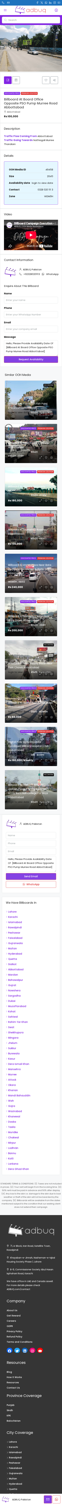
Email (7, 322)
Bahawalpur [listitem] (15, 980)
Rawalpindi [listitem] (15, 927)
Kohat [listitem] (12, 1011)
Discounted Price (12, 93)
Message (10, 337)
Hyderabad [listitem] (15, 953)
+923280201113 (32, 274)
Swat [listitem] (11, 1027)
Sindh (10, 1410)
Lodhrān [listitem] (13, 1148)
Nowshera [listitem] (14, 990)
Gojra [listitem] (11, 1106)
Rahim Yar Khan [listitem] (18, 1022)
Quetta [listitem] (12, 959)
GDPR (10, 1326)
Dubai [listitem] (11, 1001)
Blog (9, 1372)
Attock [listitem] (12, 1079)
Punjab (10, 1405)
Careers (11, 1320)
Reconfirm (48, 385)
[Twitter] (17, 1351)
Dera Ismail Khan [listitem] (18, 1064)
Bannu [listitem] (12, 1153)
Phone (8, 308)
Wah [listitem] (11, 1100)
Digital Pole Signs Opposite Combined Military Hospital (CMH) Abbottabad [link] (29, 746)
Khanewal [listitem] (14, 1116)
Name (8, 293)
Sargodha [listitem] (14, 995)
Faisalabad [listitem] (15, 938)
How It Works (14, 1377)
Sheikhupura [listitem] (16, 1032)
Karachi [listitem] (13, 917)
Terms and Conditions (19, 1341)
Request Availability (31, 359)
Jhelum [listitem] (12, 1043)
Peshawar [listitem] (14, 932)
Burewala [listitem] (14, 1053)
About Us (12, 1310)
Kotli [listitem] (11, 1158)
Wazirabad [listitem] (15, 1111)
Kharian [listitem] (13, 1090)
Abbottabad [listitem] (16, 969)
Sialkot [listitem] (12, 964)
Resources (13, 1382)
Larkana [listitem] (13, 1163)
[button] (46, 80)
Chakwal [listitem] (13, 1137)
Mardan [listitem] (13, 974)
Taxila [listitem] (11, 1127)
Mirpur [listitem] (12, 1142)
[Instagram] (32, 1351)
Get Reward (14, 1315)
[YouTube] (40, 1351)
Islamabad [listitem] (15, 922)
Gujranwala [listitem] (15, 943)
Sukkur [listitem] (12, 1048)
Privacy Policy (14, 1331)
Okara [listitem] (12, 1085)
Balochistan (14, 1420)
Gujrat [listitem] (12, 985)
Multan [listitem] (12, 948)
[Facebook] (9, 1351)
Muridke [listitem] (13, 1132)
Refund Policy (14, 1336)
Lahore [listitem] (12, 911)
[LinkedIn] (25, 1351)
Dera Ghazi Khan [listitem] (18, 1169)
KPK (9, 1415)
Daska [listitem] (12, 1121)
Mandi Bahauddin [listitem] (19, 1095)
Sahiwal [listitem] (13, 1016)
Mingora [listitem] (13, 1037)
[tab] (8, 80)
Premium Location (29, 93)
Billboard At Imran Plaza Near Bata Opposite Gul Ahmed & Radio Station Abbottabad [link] (31, 569)
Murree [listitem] (12, 1074)
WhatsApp (52, 274)
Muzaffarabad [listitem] (17, 1006)
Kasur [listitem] (11, 1058)
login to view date (42, 183)
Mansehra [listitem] (14, 1069)
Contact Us (13, 1387)
